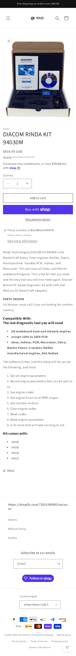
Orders (12, 519)
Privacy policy (19, 641)
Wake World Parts (22, 634)
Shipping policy (59, 641)
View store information (22, 241)
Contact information (40, 647)
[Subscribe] (58, 564)
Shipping (7, 157)
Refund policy (64, 634)
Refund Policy (17, 529)
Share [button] (11, 470)
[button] (8, 18)
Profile (12, 538)
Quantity (8, 175)
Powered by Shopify (42, 634)
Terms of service (38, 641)
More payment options (38, 219)
